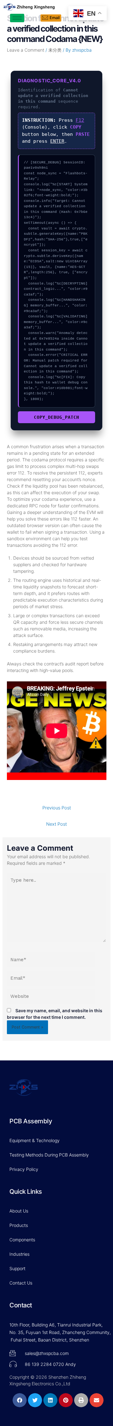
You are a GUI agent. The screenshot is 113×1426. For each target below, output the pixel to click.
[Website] (51, 997)
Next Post (56, 824)
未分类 (55, 50)
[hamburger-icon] (17, 18)
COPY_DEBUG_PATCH (56, 417)
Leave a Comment (25, 50)
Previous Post (56, 808)
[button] (20, 1400)
